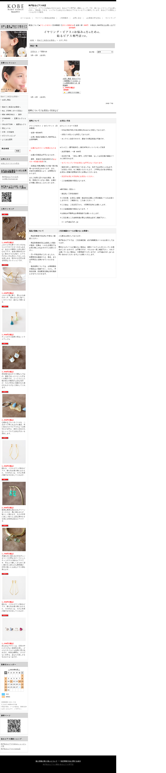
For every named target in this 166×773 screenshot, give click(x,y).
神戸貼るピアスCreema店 (10, 749)
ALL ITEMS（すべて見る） (12, 111)
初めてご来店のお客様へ (10, 97)
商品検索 (5, 148)
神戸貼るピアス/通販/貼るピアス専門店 (58, 764)
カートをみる (25, 18)
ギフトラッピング (9, 136)
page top (109, 103)
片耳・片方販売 (8, 132)
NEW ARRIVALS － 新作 (12, 114)
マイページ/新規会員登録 (45, 18)
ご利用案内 (64, 18)
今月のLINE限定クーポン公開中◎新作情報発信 (14, 171)
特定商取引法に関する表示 (71, 761)
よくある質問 (7, 139)
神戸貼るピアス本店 (37, 5)
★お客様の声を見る (93, 18)
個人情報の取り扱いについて (46, 761)
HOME (32, 40)
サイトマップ (110, 18)
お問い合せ (77, 18)
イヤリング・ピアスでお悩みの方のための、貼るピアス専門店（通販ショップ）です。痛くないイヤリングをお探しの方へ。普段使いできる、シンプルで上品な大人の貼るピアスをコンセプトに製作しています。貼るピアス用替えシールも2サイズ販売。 (72, 10)
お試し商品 (6, 100)
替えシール (6, 128)
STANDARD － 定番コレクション (14, 119)
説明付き (34, 52)
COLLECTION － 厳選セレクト (14, 124)
